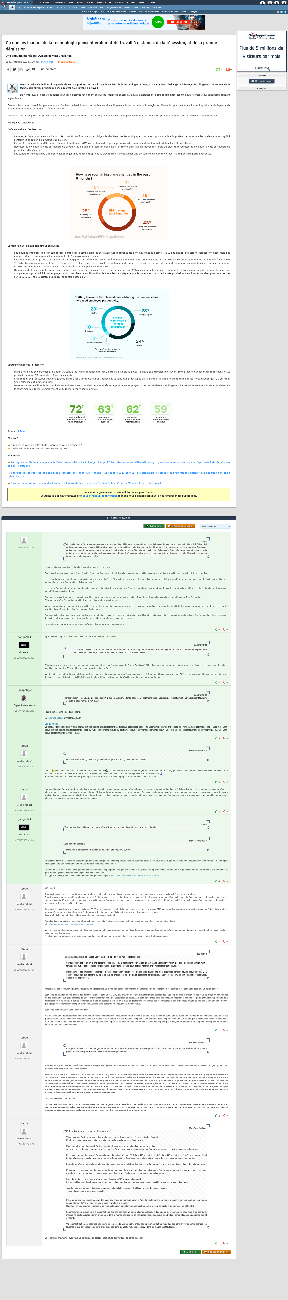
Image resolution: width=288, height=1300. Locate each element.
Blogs (80, 2)
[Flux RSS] (278, 12)
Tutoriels (59, 2)
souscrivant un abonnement (100, 496)
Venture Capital (56, 718)
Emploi (119, 2)
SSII (141, 11)
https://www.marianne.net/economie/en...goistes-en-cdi (69, 924)
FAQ (70, 2)
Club (152, 2)
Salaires (132, 11)
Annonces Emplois (170, 11)
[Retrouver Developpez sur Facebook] (285, 12)
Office (135, 7)
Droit (142, 2)
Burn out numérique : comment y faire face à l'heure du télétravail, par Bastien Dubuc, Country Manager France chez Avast (86, 483)
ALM (63, 7)
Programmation (114, 7)
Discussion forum (263, 81)
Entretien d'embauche (116, 11)
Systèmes (156, 7)
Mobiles (145, 7)
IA (57, 7)
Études (131, 2)
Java (83, 7)
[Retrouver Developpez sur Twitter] (281, 12)
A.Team (22, 431)
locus (24, 745)
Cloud (49, 7)
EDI (102, 7)
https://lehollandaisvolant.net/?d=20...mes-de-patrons (135, 876)
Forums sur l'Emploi (89, 11)
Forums (44, 2)
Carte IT (184, 11)
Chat (90, 2)
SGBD (127, 7)
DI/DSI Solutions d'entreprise (30, 7)
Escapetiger (24, 690)
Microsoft (73, 7)
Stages (194, 11)
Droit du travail (152, 11)
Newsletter (104, 2)
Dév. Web (92, 7)
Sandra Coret (46, 62)
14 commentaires (66, 62)
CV (102, 11)
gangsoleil (24, 637)
